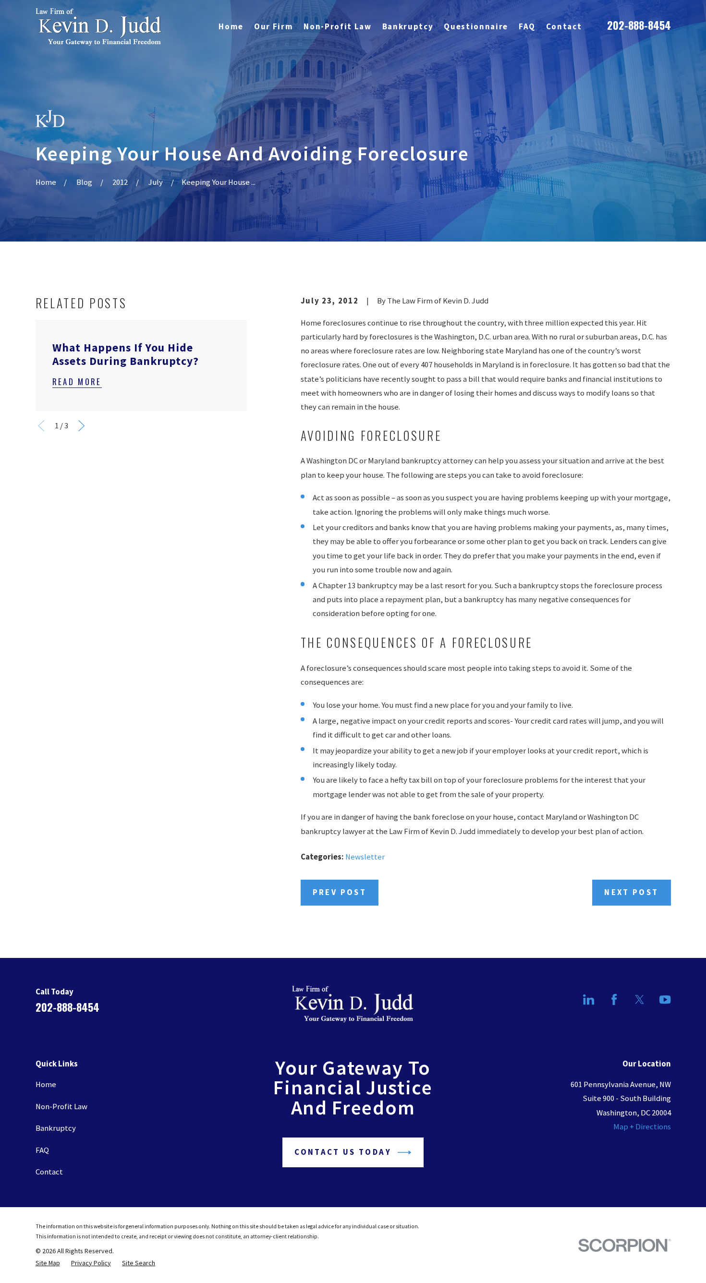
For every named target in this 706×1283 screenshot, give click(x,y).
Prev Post (339, 892)
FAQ (42, 1150)
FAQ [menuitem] (527, 27)
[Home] (99, 27)
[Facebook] (614, 999)
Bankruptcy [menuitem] (408, 27)
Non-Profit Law (61, 1106)
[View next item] (81, 425)
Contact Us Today (342, 1152)
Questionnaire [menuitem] (476, 27)
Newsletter (365, 857)
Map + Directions (642, 1127)
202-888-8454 (639, 25)
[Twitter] (639, 999)
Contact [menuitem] (564, 27)
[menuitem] (48, 1263)
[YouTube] (664, 999)
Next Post (631, 892)
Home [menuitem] (231, 27)
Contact (49, 1172)
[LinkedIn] (588, 999)
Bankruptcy (56, 1128)
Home (46, 1084)
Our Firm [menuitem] (273, 27)
